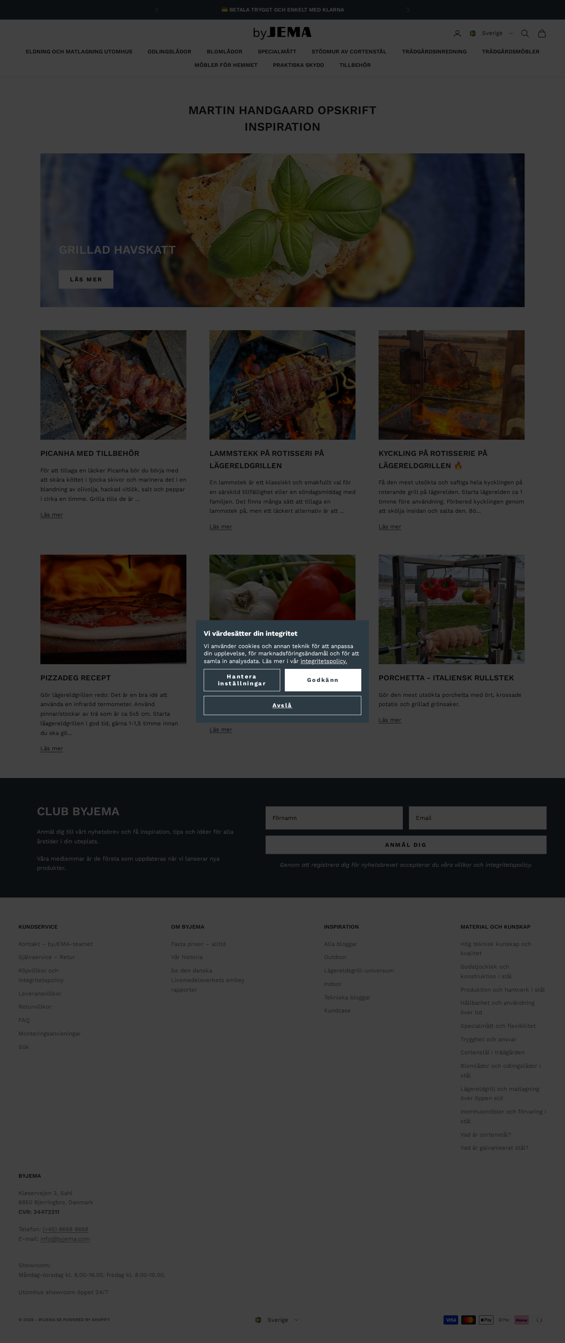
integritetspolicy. (324, 661)
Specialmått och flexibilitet (498, 1025)
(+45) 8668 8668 (65, 1229)
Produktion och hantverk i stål (502, 989)
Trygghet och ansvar (488, 1039)
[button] (491, 33)
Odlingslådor (169, 51)
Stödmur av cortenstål (349, 51)
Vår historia (187, 957)
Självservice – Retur (46, 957)
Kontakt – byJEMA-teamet (55, 944)
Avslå (282, 705)
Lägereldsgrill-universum (359, 970)
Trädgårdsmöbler (511, 51)
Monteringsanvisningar (49, 1033)
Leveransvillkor (39, 993)
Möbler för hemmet (226, 65)
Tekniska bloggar (347, 997)
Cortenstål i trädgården (492, 1052)
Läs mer (86, 279)
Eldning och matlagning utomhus (79, 51)
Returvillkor (35, 1006)
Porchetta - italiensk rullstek (446, 677)
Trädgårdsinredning (434, 51)
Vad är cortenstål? (485, 1134)
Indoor (333, 984)
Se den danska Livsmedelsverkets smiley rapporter (207, 980)
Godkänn (323, 680)
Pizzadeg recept (75, 677)
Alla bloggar (340, 944)
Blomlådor (225, 51)
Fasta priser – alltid (198, 944)
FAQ (24, 1020)
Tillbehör (355, 65)
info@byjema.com (65, 1238)
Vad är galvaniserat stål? (494, 1147)
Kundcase (337, 1010)
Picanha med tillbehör (89, 453)
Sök (23, 1047)
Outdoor (335, 957)
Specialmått (277, 51)
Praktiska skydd (298, 65)
